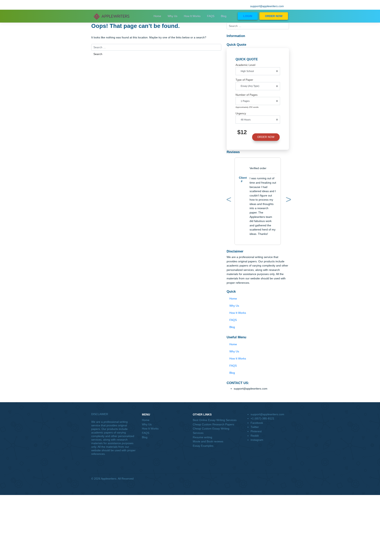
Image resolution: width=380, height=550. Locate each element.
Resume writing (202, 437)
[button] (228, 200)
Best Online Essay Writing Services (215, 420)
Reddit (255, 435)
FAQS (210, 16)
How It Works (192, 16)
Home (157, 16)
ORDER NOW (273, 16)
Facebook (257, 422)
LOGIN (247, 16)
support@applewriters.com (267, 6)
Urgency (241, 113)
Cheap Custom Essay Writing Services (211, 430)
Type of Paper (244, 79)
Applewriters (108, 478)
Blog (223, 16)
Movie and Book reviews (208, 441)
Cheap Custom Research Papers (213, 424)
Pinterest (256, 431)
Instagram (257, 439)
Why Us (172, 16)
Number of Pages (246, 94)
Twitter (255, 427)
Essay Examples (203, 445)
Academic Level (245, 64)
